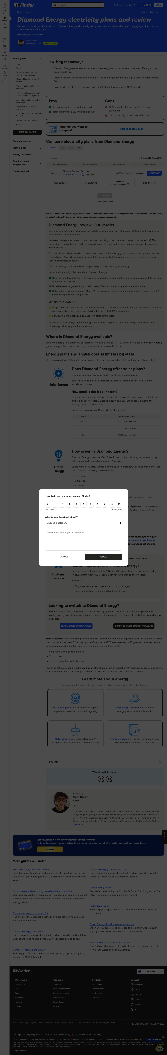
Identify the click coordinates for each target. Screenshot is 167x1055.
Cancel (63, 557)
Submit (103, 557)
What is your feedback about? (61, 517)
